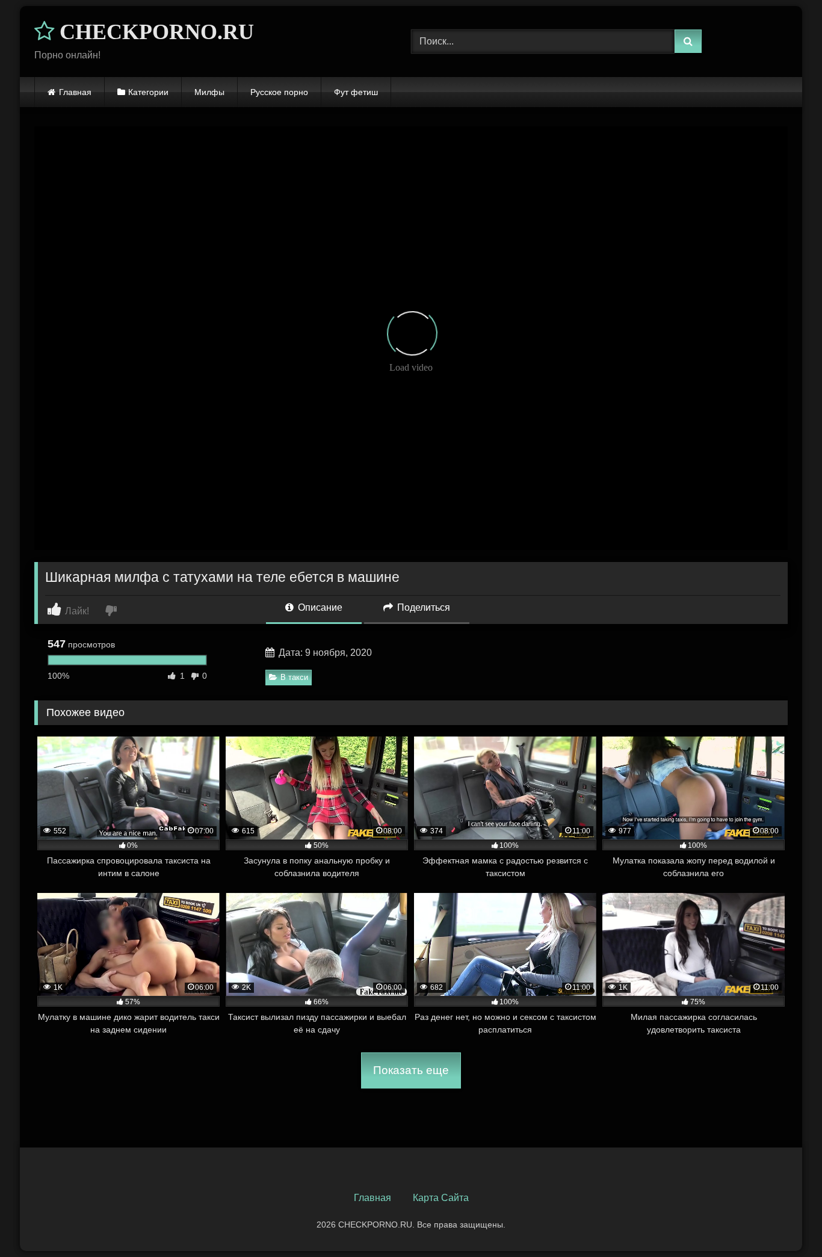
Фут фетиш (356, 92)
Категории (148, 92)
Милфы (209, 92)
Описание (318, 607)
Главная (75, 92)
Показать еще (411, 1070)
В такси (294, 677)
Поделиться (422, 607)
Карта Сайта (441, 1198)
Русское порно (279, 92)
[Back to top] (784, 1221)
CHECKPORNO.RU (154, 32)
